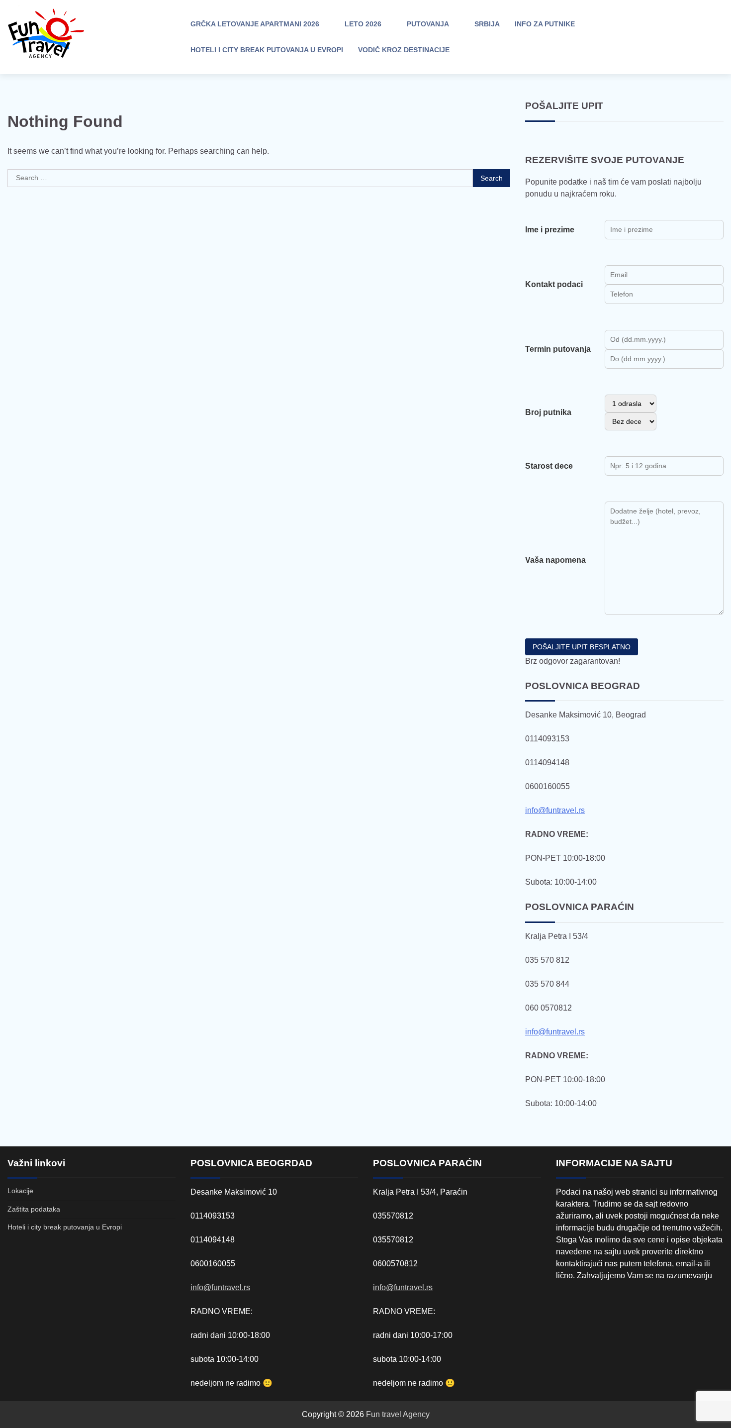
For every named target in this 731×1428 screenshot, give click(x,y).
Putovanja (428, 24)
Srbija (487, 24)
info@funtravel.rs (555, 810)
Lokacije (20, 1191)
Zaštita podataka (33, 1209)
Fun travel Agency (398, 1414)
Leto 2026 (363, 24)
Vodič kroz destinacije (404, 50)
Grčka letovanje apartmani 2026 (254, 24)
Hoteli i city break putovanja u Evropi (266, 50)
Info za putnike (545, 24)
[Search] (641, 37)
